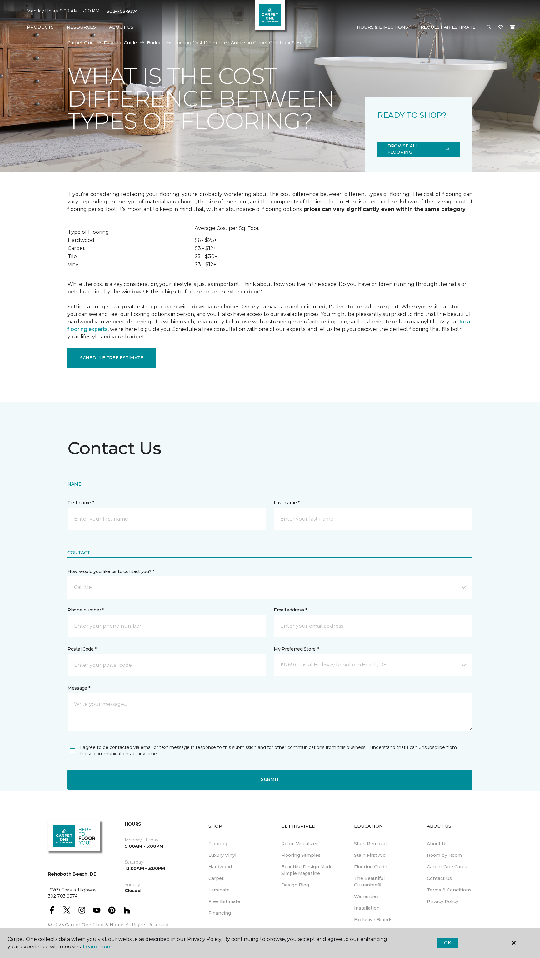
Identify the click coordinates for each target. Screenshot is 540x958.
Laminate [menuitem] (219, 890)
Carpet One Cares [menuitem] (447, 867)
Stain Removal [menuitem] (370, 843)
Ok (447, 943)
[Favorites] (501, 27)
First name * (81, 503)
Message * (79, 688)
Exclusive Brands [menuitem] (373, 919)
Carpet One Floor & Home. (94, 924)
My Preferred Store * (296, 649)
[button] (489, 27)
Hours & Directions (382, 27)
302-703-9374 (122, 11)
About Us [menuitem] (437, 843)
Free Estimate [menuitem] (224, 901)
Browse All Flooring (403, 149)
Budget (155, 43)
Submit (270, 779)
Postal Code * (82, 649)
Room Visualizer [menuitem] (299, 843)
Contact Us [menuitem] (439, 878)
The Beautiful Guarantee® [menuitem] (369, 882)
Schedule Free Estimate (111, 358)
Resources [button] (81, 27)
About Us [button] (121, 27)
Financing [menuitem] (219, 913)
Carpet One (81, 43)
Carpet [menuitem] (216, 878)
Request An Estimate (448, 27)
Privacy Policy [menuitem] (442, 901)
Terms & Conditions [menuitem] (449, 890)
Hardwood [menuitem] (220, 867)
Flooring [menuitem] (217, 843)
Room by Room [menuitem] (444, 855)
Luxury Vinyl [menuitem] (222, 855)
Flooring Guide (120, 43)
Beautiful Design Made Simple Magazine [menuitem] (307, 870)
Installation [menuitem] (367, 908)
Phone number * (86, 610)
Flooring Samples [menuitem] (301, 855)
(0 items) (512, 27)
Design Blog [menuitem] (295, 885)
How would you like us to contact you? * (111, 571)
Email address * (290, 610)
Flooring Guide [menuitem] (370, 867)
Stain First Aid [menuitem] (370, 855)
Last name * (287, 503)
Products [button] (40, 27)
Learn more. (98, 947)
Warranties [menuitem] (366, 896)
